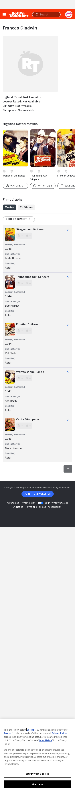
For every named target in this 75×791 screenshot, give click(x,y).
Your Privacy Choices (56, 502)
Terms (7, 733)
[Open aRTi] (69, 15)
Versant (31, 730)
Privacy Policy (59, 733)
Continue (37, 784)
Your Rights (45, 740)
